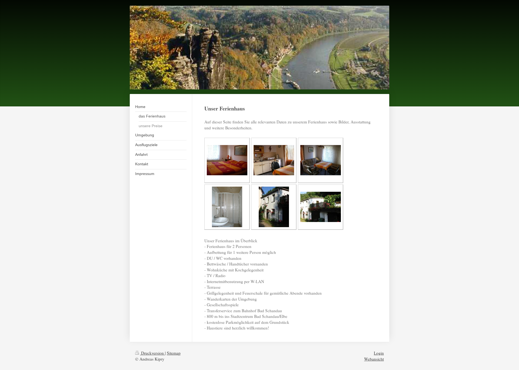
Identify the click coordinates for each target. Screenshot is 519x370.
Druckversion (152, 353)
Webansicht (374, 359)
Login (379, 353)
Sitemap (174, 353)
